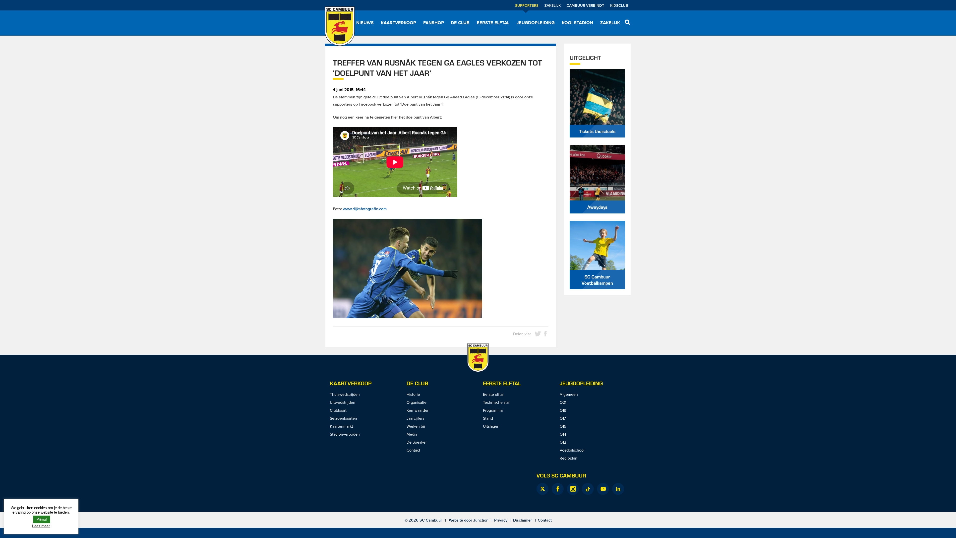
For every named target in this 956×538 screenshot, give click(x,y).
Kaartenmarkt (341, 426)
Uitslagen (491, 426)
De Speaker (417, 442)
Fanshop (433, 22)
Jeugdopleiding (536, 22)
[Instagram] (573, 489)
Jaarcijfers (415, 418)
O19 (563, 410)
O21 (563, 402)
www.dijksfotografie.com (365, 209)
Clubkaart (338, 410)
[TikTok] (588, 489)
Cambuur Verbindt (585, 5)
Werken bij (416, 426)
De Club (460, 22)
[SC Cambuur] (340, 26)
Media (412, 434)
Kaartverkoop (398, 22)
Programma (493, 410)
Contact (413, 450)
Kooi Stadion (577, 22)
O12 (563, 442)
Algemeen (569, 394)
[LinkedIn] (618, 489)
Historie (413, 394)
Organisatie (416, 402)
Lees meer (41, 526)
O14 (563, 434)
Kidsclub (619, 5)
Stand (488, 418)
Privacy (500, 520)
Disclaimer (522, 520)
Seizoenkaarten (343, 418)
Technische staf (496, 402)
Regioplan (568, 458)
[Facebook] (558, 489)
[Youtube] (603, 489)
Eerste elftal (493, 22)
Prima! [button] (42, 519)
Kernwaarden (418, 410)
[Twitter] (542, 489)
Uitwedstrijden (342, 402)
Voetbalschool (572, 450)
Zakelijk (552, 5)
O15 (563, 426)
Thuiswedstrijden (345, 394)
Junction (480, 520)
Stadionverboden (345, 434)
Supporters (526, 5)
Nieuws (365, 22)
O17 (563, 418)
